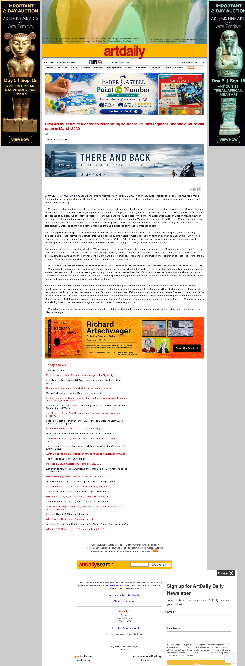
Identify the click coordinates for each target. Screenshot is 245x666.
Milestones (120, 545)
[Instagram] (100, 63)
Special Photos (107, 548)
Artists (74, 68)
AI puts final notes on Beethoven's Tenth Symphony (73, 428)
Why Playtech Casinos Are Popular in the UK (69, 519)
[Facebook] (91, 63)
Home (50, 68)
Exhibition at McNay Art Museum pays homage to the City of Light (80, 375)
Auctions (150, 548)
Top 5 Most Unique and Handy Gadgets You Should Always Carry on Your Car (87, 524)
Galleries (86, 68)
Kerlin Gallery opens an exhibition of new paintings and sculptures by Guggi (86, 453)
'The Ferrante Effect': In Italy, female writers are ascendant (77, 501)
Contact (179, 68)
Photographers (114, 68)
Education (113, 551)
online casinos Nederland (110, 585)
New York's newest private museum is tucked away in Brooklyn (79, 433)
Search (167, 68)
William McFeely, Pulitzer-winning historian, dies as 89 (74, 476)
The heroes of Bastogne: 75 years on (66, 458)
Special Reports (122, 548)
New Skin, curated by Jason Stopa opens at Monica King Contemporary (84, 481)
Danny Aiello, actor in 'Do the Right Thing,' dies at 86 (74, 393)
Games (129, 68)
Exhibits (104, 545)
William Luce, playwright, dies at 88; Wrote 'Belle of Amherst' (78, 496)
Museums (98, 68)
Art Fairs (159, 548)
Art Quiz (104, 551)
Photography (152, 545)
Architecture (140, 545)
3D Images (135, 551)
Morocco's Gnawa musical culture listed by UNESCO (74, 463)
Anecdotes (95, 551)
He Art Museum (65, 195)
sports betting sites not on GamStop (125, 595)
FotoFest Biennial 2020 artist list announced (69, 514)
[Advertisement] (166, 386)
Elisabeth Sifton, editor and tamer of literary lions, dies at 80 (77, 486)
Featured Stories (138, 548)
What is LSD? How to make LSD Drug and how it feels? (75, 529)
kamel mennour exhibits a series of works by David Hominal (77, 491)
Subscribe (141, 68)
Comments (155, 68)
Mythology (124, 551)
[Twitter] (95, 63)
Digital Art (130, 545)
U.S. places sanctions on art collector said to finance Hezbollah (79, 388)
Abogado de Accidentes (125, 601)
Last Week (62, 68)
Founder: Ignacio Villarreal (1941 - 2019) (124, 618)
